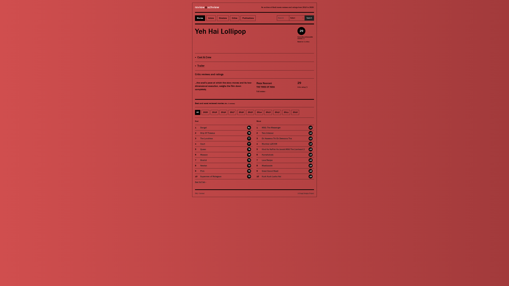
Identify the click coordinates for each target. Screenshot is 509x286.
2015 (250, 112)
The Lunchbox (206, 138)
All (197, 112)
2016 (241, 112)
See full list (200, 182)
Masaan (204, 154)
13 (310, 144)
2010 (295, 112)
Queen (203, 149)
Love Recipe (267, 160)
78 (249, 133)
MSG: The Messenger (271, 127)
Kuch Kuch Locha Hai (271, 176)
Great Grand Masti (270, 171)
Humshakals (267, 154)
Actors (211, 18)
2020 (205, 112)
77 (249, 138)
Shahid (203, 160)
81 (249, 127)
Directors (223, 18)
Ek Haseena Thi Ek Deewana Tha (277, 138)
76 (249, 149)
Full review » (261, 91)
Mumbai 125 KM (269, 144)
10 (310, 127)
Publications (248, 18)
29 (301, 31)
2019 (214, 112)
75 (249, 160)
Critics (234, 18)
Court (202, 144)
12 (310, 133)
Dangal (203, 127)
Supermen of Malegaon (210, 176)
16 (310, 165)
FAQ (196, 193)
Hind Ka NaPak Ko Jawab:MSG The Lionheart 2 (283, 149)
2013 (268, 112)
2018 (223, 112)
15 (310, 149)
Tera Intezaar (268, 133)
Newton (203, 165)
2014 (259, 112)
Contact (202, 193)
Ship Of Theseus (207, 133)
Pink (202, 171)
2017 (232, 112)
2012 (277, 112)
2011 (286, 112)
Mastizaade (267, 165)
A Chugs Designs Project (306, 193)
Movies (200, 18)
